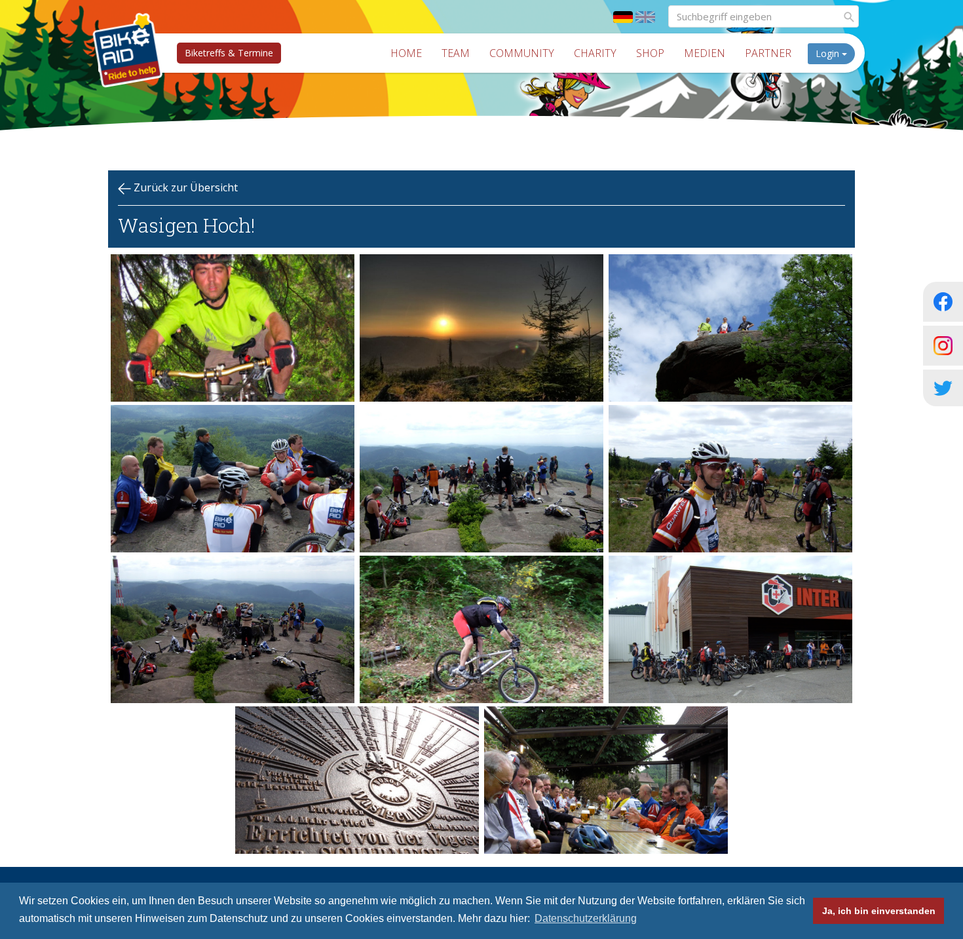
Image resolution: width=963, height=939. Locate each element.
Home (406, 53)
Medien (704, 53)
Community (521, 53)
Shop (650, 53)
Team (456, 53)
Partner (768, 53)
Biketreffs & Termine (229, 53)
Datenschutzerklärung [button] (586, 918)
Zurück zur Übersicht (184, 187)
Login (829, 53)
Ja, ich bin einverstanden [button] (878, 911)
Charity (595, 53)
